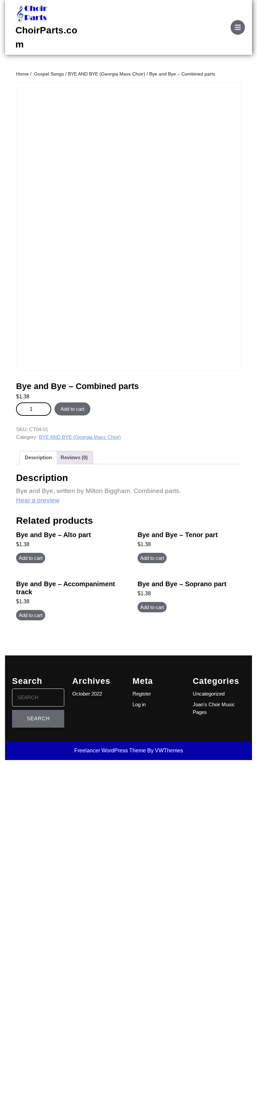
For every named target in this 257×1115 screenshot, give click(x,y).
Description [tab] (38, 457)
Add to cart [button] (30, 558)
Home (22, 74)
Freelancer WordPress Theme (110, 750)
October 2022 (87, 694)
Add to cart (72, 409)
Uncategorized (209, 694)
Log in (139, 704)
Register (142, 694)
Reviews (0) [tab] (74, 457)
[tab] (238, 27)
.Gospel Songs (48, 74)
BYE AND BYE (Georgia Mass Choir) (106, 74)
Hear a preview (38, 500)
